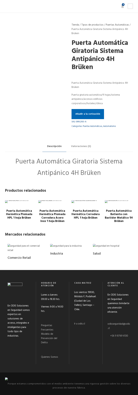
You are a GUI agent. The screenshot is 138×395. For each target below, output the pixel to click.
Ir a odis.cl (79, 324)
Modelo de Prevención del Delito (49, 338)
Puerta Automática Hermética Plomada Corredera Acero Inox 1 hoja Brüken (52, 216)
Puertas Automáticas (117, 25)
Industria (56, 254)
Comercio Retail (19, 258)
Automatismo (109, 126)
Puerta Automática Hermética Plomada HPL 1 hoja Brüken (19, 214)
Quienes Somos (49, 357)
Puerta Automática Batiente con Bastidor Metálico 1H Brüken (119, 216)
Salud (97, 254)
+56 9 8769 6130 (119, 336)
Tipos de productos (92, 25)
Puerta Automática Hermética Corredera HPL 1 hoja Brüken (86, 214)
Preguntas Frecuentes (47, 327)
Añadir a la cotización (87, 114)
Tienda (75, 25)
